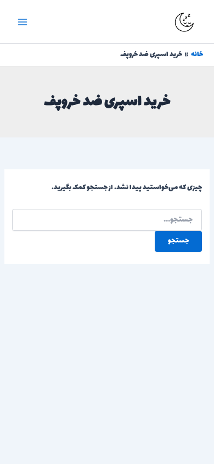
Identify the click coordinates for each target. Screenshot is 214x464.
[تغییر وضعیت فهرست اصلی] (22, 22)
